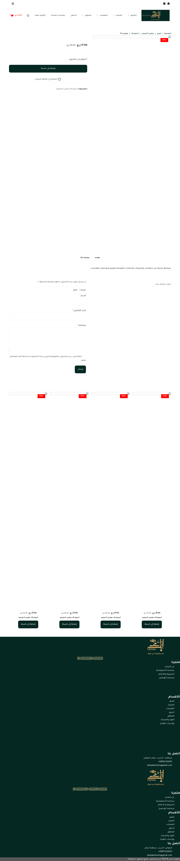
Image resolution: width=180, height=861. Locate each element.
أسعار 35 (73, 89)
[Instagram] (164, 4)
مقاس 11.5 (152, 608)
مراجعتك (81, 325)
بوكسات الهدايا (58, 15)
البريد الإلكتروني (79, 310)
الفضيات (104, 15)
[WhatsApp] (168, 4)
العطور (88, 15)
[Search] (28, 15)
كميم (171, 701)
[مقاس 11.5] (152, 497)
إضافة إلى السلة (48, 68)
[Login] (13, 4)
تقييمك (82, 290)
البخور (171, 712)
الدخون (74, 15)
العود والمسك (167, 720)
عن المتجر (169, 667)
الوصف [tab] (97, 258)
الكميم (133, 15)
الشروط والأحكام (166, 674)
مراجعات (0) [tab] (85, 258)
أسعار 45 (158, 617)
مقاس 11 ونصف (62, 89)
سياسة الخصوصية (165, 670)
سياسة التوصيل (166, 678)
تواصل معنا (40, 15)
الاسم (83, 296)
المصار (119, 15)
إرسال (80, 369)
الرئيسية (146, 15)
